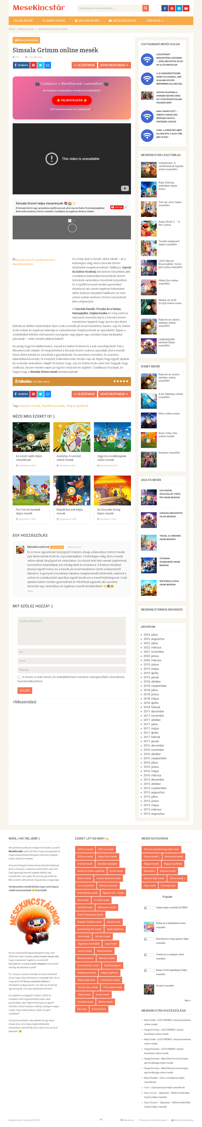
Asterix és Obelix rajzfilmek (90, 871)
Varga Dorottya (151, 1029)
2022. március (152, 647)
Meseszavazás (104, 951)
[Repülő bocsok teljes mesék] (71, 490)
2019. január (151, 677)
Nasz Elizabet (151, 1078)
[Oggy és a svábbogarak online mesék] (112, 437)
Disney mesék (55, 20)
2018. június (151, 694)
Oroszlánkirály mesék (88, 965)
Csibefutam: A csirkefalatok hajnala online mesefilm (171, 166)
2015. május (151, 805)
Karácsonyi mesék (174, 856)
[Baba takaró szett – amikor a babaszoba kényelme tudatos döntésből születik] (147, 122)
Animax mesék (84, 864)
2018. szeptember (155, 685)
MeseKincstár (39, 8)
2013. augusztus (154, 813)
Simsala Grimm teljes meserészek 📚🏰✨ (46, 203)
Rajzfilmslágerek (112, 965)
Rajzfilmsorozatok (53, 406)
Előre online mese (169, 413)
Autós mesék (116, 871)
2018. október (152, 681)
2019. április (151, 673)
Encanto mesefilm (169, 452)
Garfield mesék (84, 907)
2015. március (152, 809)
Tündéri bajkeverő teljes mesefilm (169, 243)
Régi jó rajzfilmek (77, 406)
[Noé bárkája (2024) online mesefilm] (149, 594)
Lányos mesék (84, 951)
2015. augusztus (154, 792)
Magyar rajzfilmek (173, 864)
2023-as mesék (106, 849)
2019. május (151, 668)
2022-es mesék (85, 849)
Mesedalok (149, 871)
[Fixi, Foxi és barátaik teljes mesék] (31, 490)
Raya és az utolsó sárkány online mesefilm (169, 322)
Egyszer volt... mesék (113, 893)
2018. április (151, 702)
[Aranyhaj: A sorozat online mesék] (71, 437)
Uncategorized (168, 885)
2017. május (151, 728)
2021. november (154, 651)
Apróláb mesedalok (107, 864)
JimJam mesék (102, 936)
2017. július (151, 724)
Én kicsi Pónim (99, 1009)
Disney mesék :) (152, 856)
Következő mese (113, 65)
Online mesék (23, 20)
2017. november (154, 715)
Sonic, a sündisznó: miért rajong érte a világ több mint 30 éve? (169, 133)
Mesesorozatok (124, 20)
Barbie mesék (84, 878)
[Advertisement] (71, 248)
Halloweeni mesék (107, 907)
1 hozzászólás (35, 57)
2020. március (152, 660)
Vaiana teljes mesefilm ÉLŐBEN (171, 907)
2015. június (151, 801)
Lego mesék (111, 943)
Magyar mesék (88, 20)
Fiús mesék (83, 900)
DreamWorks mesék (87, 893)
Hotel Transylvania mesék (90, 914)
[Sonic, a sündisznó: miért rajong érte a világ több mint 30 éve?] (147, 141)
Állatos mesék (105, 1002)
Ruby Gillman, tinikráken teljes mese (168, 185)
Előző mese (86, 65)
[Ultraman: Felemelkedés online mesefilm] (149, 572)
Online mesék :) (177, 878)
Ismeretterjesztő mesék (89, 929)
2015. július (151, 796)
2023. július (151, 643)
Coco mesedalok (85, 885)
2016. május (151, 771)
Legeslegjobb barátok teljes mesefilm (167, 342)
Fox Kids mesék (101, 900)
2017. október (152, 720)
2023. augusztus (154, 639)
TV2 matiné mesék (112, 987)
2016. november (154, 749)
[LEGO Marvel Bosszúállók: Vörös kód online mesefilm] (149, 504)
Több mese (153, 20)
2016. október (152, 754)
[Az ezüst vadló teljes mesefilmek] (31, 437)
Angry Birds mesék (107, 856)
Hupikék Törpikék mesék (89, 922)
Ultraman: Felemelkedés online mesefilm (170, 561)
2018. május (151, 698)
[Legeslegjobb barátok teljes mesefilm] (149, 527)
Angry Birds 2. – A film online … (169, 223)
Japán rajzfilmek (115, 929)
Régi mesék (150, 885)
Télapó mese (83, 994)
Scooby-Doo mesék (110, 980)
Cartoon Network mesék (108, 878)
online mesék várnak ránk (46, 956)
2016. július (151, 762)
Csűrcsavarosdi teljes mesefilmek (168, 1087)
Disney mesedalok (108, 885)
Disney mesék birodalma (36, 981)
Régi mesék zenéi (86, 980)
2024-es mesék (85, 856)
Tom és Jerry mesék (87, 987)
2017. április (151, 732)
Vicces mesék (102, 994)
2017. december (154, 711)
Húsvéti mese (113, 922)
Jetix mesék (83, 936)
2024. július (151, 634)
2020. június (151, 656)
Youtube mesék (85, 1002)
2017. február (152, 737)
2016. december (154, 745)
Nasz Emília (150, 1020)
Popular (167, 896)
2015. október (152, 783)
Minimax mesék (30, 406)
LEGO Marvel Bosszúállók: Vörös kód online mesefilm (171, 264)
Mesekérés (128, 1120)
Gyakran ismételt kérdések (153, 1120)
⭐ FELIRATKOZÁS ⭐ (72, 100)
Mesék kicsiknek (85, 958)
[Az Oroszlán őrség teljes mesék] (112, 490)
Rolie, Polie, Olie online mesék (168, 435)
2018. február (152, 707)
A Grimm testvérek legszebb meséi (161, 849)
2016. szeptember (155, 758)
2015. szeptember (155, 788)
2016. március (152, 775)
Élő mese (82, 1009)
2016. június (151, 766)
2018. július (151, 690)
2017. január (151, 741)
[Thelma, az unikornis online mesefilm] (149, 549)
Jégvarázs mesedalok (88, 943)
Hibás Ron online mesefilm (168, 282)
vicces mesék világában (35, 963)
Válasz (30, 591)
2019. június (151, 664)
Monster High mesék (154, 878)
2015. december (154, 779)
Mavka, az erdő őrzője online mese (170, 301)
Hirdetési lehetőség (183, 1120)
